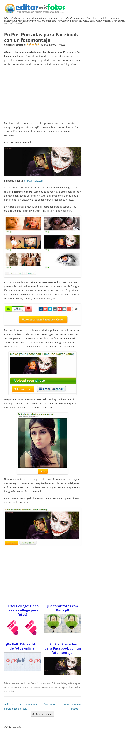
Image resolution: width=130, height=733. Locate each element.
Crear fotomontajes (41, 683)
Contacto (17, 726)
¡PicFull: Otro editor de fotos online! (22, 646)
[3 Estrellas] (33, 44)
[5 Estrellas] (38, 44)
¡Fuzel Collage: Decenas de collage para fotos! (22, 610)
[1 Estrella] (27, 44)
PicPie (16, 687)
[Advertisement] (42, 93)
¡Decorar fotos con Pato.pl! (62, 608)
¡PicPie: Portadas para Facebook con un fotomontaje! (62, 648)
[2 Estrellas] (30, 44)
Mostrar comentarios (42, 713)
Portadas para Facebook (32, 687)
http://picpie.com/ (34, 180)
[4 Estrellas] (35, 44)
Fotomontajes (59, 683)
